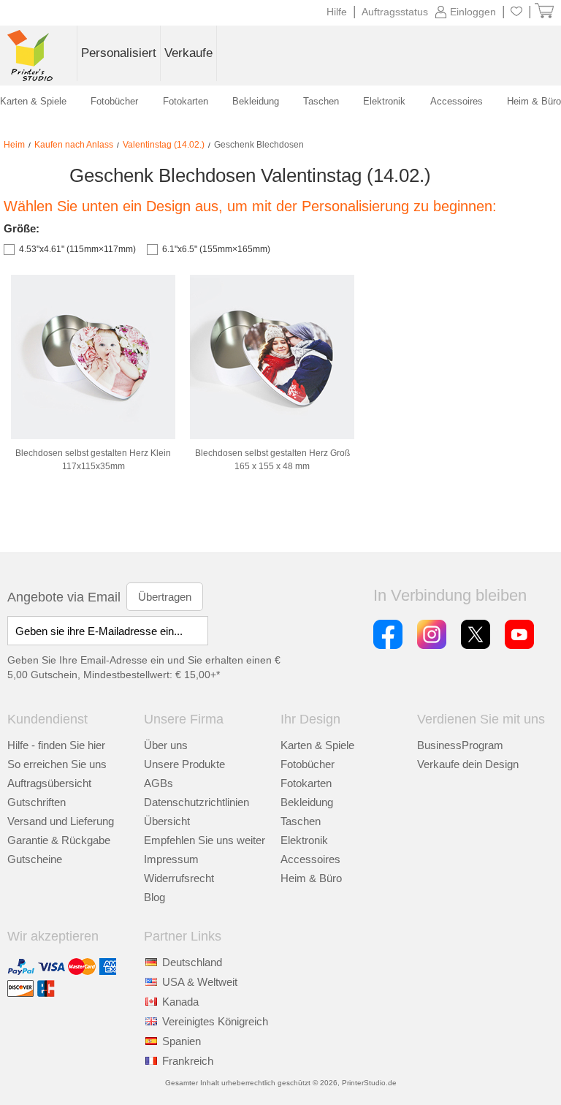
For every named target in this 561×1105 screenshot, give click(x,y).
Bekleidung (306, 802)
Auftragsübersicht (49, 783)
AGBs (158, 783)
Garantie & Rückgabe (58, 840)
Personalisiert (118, 53)
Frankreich (187, 1061)
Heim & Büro (311, 878)
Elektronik (304, 840)
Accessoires (310, 859)
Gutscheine (34, 859)
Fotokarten (306, 783)
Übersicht (167, 821)
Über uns (166, 745)
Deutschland (192, 962)
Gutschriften (36, 802)
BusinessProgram (460, 745)
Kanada (180, 1001)
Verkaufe (188, 53)
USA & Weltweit (199, 982)
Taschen (300, 821)
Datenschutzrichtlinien (196, 802)
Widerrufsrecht (179, 878)
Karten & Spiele (317, 745)
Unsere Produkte (184, 764)
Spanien (181, 1041)
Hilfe (337, 12)
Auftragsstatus (395, 12)
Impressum (171, 859)
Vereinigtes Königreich (215, 1021)
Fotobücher (307, 764)
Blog (154, 897)
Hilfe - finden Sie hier (56, 745)
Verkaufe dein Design (468, 764)
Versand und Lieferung (60, 821)
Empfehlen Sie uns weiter (204, 840)
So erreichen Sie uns (57, 764)
